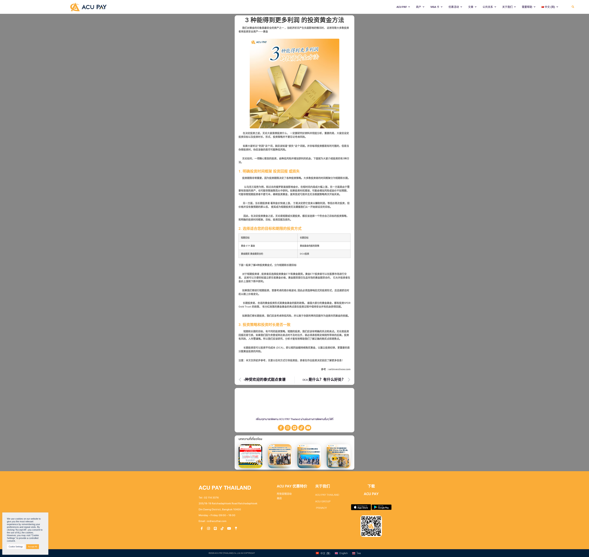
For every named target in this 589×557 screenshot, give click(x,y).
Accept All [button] (32, 546)
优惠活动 (453, 6)
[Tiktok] (301, 428)
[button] (573, 7)
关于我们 (507, 6)
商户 (418, 6)
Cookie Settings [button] (16, 546)
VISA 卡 (434, 6)
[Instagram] (288, 428)
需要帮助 (527, 6)
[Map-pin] (236, 528)
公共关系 (488, 6)
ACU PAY (402, 6)
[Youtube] (308, 428)
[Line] (294, 428)
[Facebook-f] (281, 428)
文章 (470, 6)
